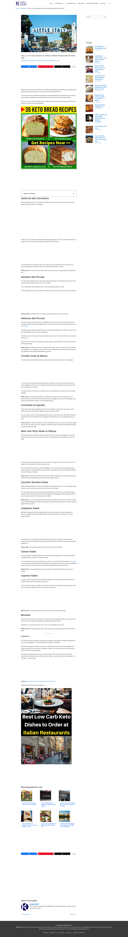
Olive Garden (24, 326)
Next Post (73, 914)
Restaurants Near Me (41, 60)
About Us (45, 932)
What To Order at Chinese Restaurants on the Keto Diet (40, 681)
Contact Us (53, 932)
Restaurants (32, 60)
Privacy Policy (61, 932)
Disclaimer (69, 932)
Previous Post (25, 914)
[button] (110, 3)
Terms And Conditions (79, 932)
